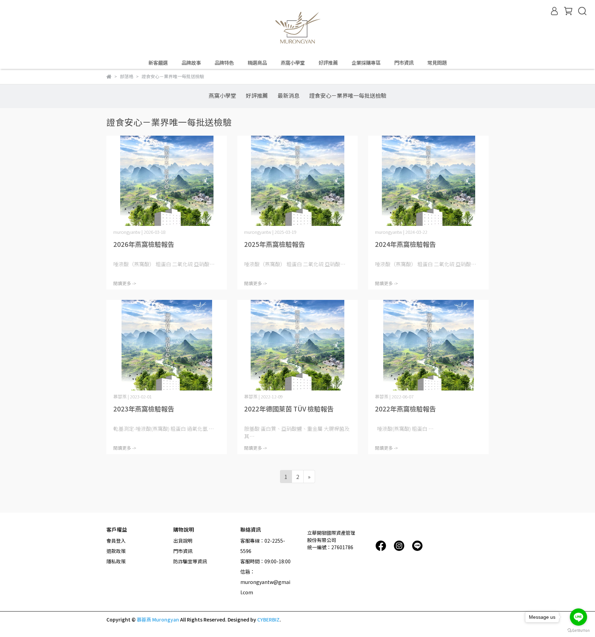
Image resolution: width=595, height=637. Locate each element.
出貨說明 (182, 540)
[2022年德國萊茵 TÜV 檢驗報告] (297, 345)
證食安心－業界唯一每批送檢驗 (347, 95)
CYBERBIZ (268, 619)
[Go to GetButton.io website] (578, 630)
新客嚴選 (158, 62)
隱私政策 (116, 561)
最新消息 (289, 95)
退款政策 (116, 550)
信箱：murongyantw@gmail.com (265, 582)
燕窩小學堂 (293, 62)
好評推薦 (328, 62)
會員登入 (116, 540)
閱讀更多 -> (124, 283)
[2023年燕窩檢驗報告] (166, 345)
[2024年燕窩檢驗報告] (428, 181)
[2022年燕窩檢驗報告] (428, 345)
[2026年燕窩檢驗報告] (166, 181)
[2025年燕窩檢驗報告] (297, 181)
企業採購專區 (366, 62)
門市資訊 (404, 62)
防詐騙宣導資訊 (190, 561)
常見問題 (437, 62)
